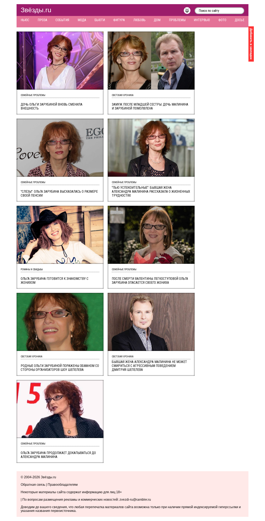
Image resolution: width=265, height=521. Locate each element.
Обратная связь (33, 484)
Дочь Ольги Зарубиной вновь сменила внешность (51, 106)
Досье (239, 20)
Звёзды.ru (36, 10)
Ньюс (25, 20)
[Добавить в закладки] (251, 44)
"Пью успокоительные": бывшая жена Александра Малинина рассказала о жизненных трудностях (151, 191)
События (62, 20)
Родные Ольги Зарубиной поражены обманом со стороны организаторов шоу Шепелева (60, 368)
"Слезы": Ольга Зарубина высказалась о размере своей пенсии (59, 193)
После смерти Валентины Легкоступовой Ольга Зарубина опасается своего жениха (150, 281)
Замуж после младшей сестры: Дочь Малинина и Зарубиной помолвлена (150, 106)
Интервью (202, 20)
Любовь (139, 20)
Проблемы (177, 20)
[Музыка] (189, 11)
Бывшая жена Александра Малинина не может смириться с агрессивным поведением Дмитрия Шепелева (149, 366)
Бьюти (100, 20)
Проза (42, 20)
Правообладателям (63, 484)
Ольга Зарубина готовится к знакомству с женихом (54, 281)
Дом (157, 20)
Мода (82, 20)
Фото (222, 20)
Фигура (119, 20)
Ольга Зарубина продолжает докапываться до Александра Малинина (58, 455)
